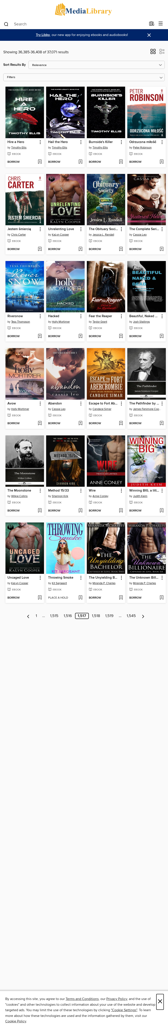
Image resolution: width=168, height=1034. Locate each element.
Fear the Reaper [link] (100, 316)
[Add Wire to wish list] (121, 511)
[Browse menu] (161, 24)
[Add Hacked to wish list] (80, 336)
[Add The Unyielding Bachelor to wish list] (121, 598)
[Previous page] (28, 616)
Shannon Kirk (60, 496)
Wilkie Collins (19, 496)
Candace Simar (102, 409)
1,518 (96, 616)
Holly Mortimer (61, 322)
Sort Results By (14, 65)
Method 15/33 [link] (58, 491)
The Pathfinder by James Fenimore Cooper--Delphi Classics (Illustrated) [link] (144, 404)
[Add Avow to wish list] (39, 423)
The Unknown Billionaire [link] (144, 578)
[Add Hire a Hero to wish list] (39, 162)
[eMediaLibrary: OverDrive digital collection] (84, 9)
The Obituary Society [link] (104, 229)
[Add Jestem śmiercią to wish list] (39, 249)
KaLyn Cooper (60, 234)
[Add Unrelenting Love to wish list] (80, 249)
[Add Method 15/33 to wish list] (80, 511)
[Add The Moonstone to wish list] (39, 511)
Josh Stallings (141, 322)
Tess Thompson (20, 322)
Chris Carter (18, 234)
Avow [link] (11, 404)
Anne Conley (100, 496)
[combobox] (75, 24)
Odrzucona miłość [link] (142, 142)
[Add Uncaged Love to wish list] (39, 598)
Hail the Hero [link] (58, 142)
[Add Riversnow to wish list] (39, 336)
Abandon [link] (55, 404)
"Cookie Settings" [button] (124, 1010)
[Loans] (152, 24)
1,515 (54, 616)
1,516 (68, 616)
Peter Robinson (142, 147)
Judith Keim (140, 496)
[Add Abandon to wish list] (80, 423)
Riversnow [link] (15, 316)
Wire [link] (92, 491)
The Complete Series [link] (144, 229)
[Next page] (143, 616)
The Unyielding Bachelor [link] (104, 578)
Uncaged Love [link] (18, 578)
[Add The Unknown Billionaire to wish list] (161, 598)
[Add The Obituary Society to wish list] (121, 249)
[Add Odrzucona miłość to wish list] (161, 162)
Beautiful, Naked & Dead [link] (144, 316)
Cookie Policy (15, 1021)
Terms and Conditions (82, 999)
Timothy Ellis (18, 147)
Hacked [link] (53, 316)
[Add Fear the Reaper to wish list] (121, 336)
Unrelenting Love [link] (61, 229)
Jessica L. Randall (103, 234)
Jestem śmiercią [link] (19, 229)
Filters (11, 77)
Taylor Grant (100, 322)
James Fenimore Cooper (147, 409)
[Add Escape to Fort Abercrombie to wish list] (121, 423)
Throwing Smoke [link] (60, 578)
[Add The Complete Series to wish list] (161, 249)
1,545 (131, 616)
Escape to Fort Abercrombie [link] (104, 404)
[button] (153, 53)
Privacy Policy (116, 999)
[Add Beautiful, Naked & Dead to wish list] (161, 336)
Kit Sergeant (59, 583)
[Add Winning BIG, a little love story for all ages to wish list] (161, 511)
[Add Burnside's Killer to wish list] (121, 162)
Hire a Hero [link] (15, 142)
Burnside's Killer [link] (101, 142)
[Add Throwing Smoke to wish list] (80, 598)
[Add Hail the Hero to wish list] (80, 162)
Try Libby (43, 35)
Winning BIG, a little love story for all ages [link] (144, 491)
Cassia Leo (140, 234)
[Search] (6, 23)
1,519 (109, 616)
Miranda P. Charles (104, 583)
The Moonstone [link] (19, 491)
